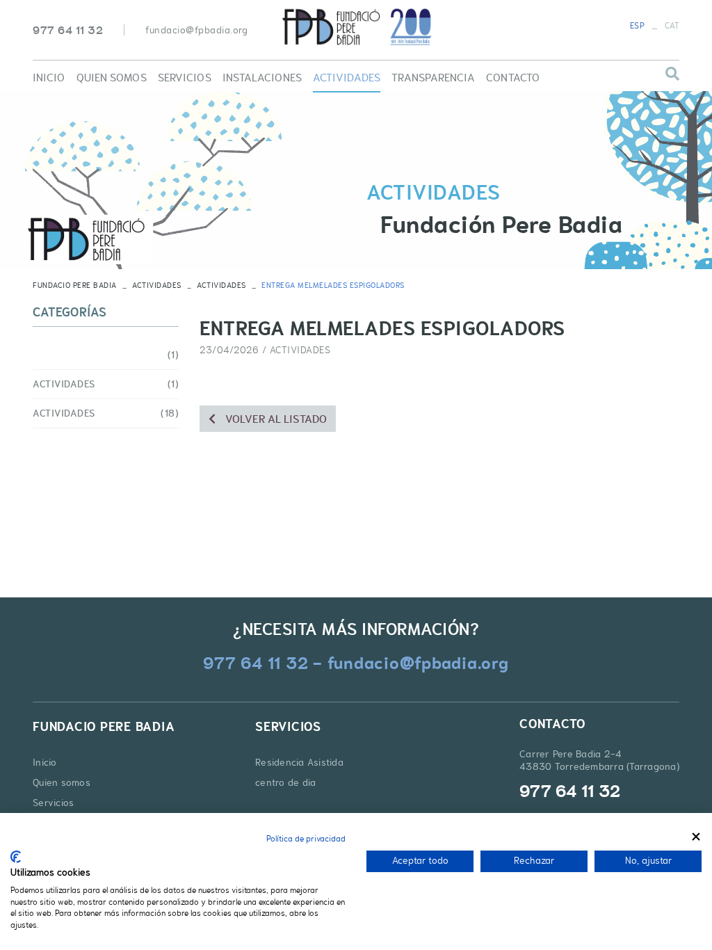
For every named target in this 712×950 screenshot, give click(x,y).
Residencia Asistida (299, 762)
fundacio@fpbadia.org (196, 30)
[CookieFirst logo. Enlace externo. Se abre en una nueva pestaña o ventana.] (15, 857)
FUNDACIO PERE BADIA (75, 285)
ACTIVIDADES (221, 285)
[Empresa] (356, 27)
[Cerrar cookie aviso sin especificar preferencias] (696, 837)
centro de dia (285, 782)
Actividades (156, 285)
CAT (672, 25)
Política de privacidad (306, 839)
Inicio (45, 762)
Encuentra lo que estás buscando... (602, 83)
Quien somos (61, 782)
